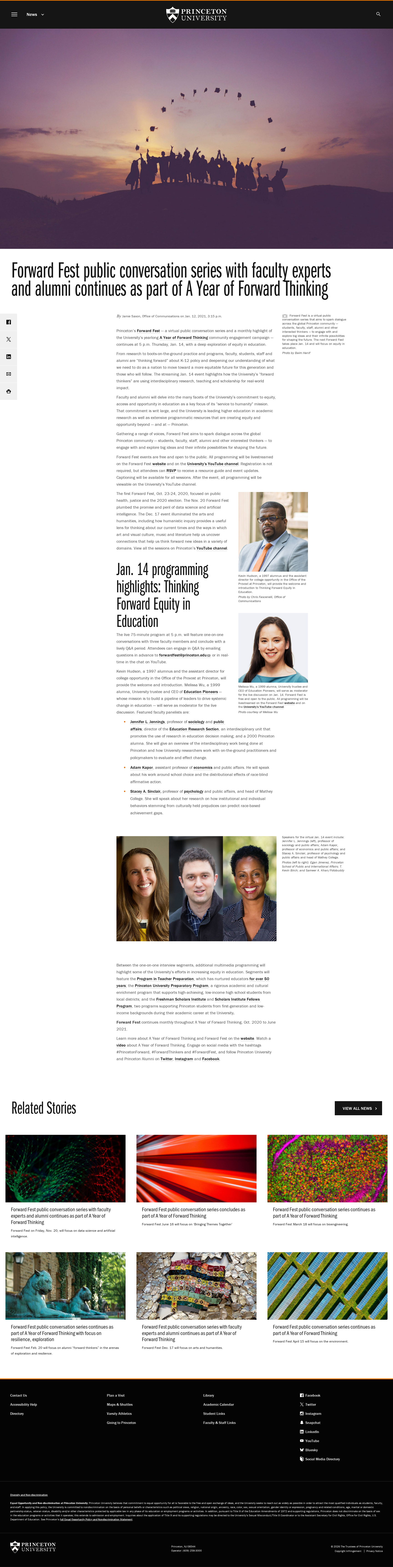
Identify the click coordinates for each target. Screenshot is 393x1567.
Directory (17, 1413)
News (32, 14)
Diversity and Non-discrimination (29, 1494)
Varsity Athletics (119, 1413)
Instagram (313, 1413)
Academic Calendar (218, 1404)
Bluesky (311, 1450)
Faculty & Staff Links (219, 1422)
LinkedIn (312, 1431)
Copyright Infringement (348, 1551)
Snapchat (312, 1422)
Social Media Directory (322, 1459)
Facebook (312, 1395)
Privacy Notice (374, 1551)
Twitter (310, 1404)
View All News (357, 1108)
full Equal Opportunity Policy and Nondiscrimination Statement (96, 1519)
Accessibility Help (23, 1404)
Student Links (214, 1413)
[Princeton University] (33, 1548)
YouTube (312, 1440)
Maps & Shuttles (120, 1404)
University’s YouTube (264, 707)
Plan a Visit (116, 1395)
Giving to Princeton (121, 1422)
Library (208, 1395)
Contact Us (18, 1395)
